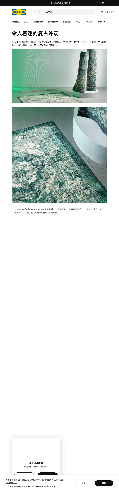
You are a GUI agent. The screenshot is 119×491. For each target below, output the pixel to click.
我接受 (104, 483)
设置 (83, 483)
